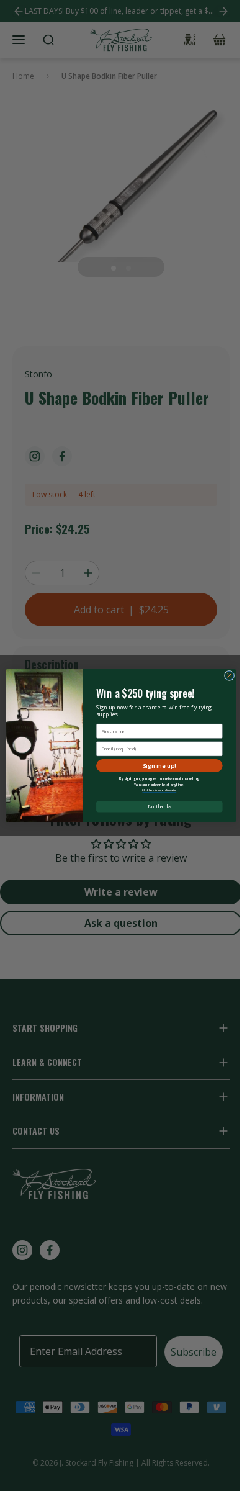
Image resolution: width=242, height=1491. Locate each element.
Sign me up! (159, 765)
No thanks (159, 806)
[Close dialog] (229, 675)
